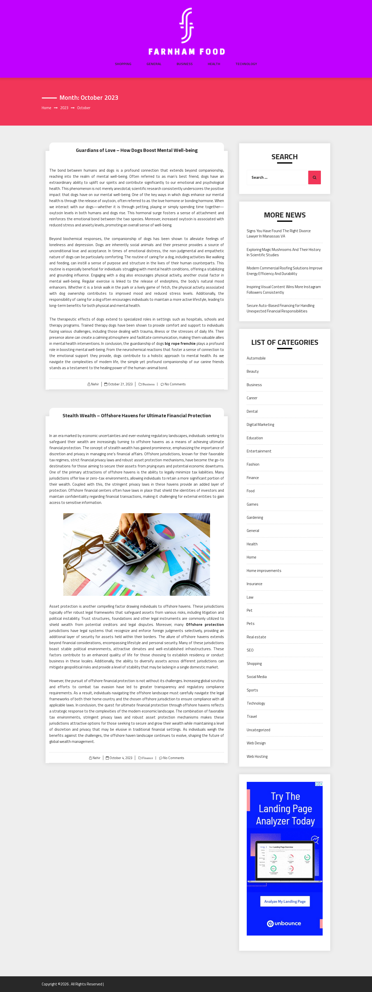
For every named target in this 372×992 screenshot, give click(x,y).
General (154, 63)
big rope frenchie (180, 343)
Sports (252, 690)
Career (252, 398)
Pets (251, 623)
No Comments (175, 384)
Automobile (256, 358)
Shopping (123, 63)
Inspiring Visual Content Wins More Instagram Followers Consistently (284, 289)
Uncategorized (258, 730)
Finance (147, 758)
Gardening (255, 517)
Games (252, 504)
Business (185, 63)
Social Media (257, 677)
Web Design (256, 743)
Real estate (256, 637)
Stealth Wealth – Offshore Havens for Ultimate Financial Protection (137, 415)
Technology (246, 63)
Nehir (95, 384)
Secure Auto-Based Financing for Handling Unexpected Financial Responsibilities (280, 308)
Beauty (253, 371)
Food (251, 491)
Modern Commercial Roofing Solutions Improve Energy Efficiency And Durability (284, 270)
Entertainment (259, 451)
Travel (252, 716)
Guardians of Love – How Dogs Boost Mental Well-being (137, 150)
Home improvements (264, 570)
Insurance (254, 584)
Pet (250, 610)
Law (250, 597)
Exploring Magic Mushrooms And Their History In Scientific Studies (284, 252)
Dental (252, 411)
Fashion (253, 464)
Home (251, 557)
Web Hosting (257, 756)
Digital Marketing (260, 424)
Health (214, 63)
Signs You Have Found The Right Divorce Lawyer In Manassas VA (279, 233)
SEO (250, 650)
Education (255, 438)
